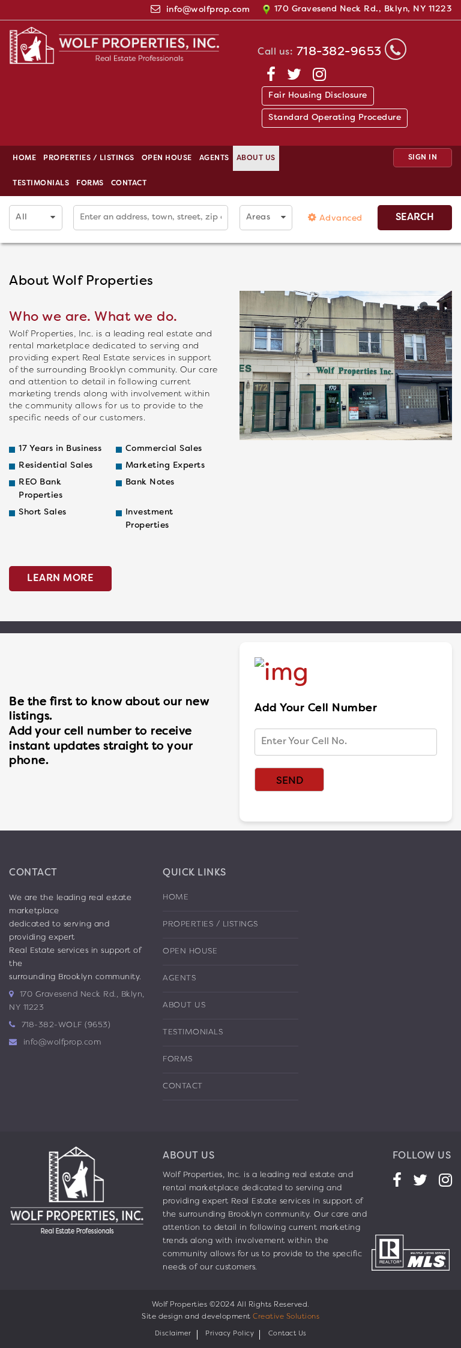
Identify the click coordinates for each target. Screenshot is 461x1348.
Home (24, 158)
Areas (258, 217)
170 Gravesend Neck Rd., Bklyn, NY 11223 (361, 9)
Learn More (60, 578)
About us (256, 158)
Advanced (339, 218)
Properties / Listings (88, 158)
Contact (129, 183)
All (22, 217)
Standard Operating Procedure (334, 118)
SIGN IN (423, 157)
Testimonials (41, 183)
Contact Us (287, 1334)
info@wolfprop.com (208, 10)
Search (415, 217)
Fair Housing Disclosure (317, 96)
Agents (214, 158)
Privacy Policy (229, 1334)
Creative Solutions (286, 1316)
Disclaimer (173, 1334)
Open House (167, 158)
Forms (90, 183)
